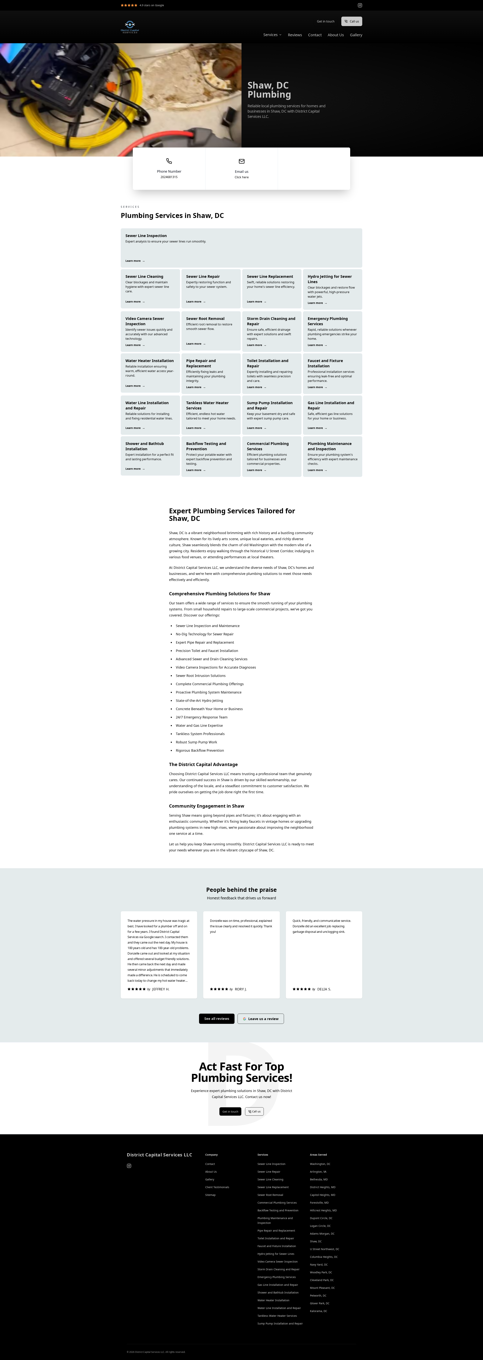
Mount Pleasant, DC (322, 1288)
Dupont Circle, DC (321, 1218)
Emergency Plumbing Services (277, 1277)
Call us (354, 21)
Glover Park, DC (319, 1303)
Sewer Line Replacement (273, 1187)
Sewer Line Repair (269, 1171)
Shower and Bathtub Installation (278, 1292)
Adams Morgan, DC (322, 1233)
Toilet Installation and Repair (276, 1238)
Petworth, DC (318, 1295)
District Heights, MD (322, 1187)
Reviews (295, 35)
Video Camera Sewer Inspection (278, 1261)
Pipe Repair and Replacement (276, 1230)
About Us (336, 35)
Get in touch (326, 21)
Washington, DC (320, 1164)
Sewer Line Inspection (271, 1164)
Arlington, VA (318, 1171)
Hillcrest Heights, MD (323, 1210)
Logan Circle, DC (320, 1226)
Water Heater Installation (273, 1300)
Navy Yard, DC (319, 1264)
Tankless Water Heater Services (277, 1316)
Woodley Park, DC (321, 1272)
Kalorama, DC (318, 1311)
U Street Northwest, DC (324, 1249)
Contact (315, 35)
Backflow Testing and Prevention (278, 1210)
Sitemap (210, 1195)
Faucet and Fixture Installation (277, 1246)
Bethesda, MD (319, 1179)
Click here (242, 177)
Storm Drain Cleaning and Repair (279, 1269)
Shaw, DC (316, 1241)
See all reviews (216, 1018)
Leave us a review (263, 1018)
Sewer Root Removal (270, 1195)
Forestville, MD (319, 1202)
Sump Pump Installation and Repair (280, 1323)
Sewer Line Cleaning (270, 1179)
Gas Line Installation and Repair (278, 1285)
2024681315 (169, 177)
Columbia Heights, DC (324, 1257)
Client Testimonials (217, 1187)
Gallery (356, 35)
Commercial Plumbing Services (277, 1202)
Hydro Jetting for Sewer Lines (276, 1254)
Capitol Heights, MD (322, 1195)
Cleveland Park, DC (322, 1280)
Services (270, 34)
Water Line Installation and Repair (279, 1308)
